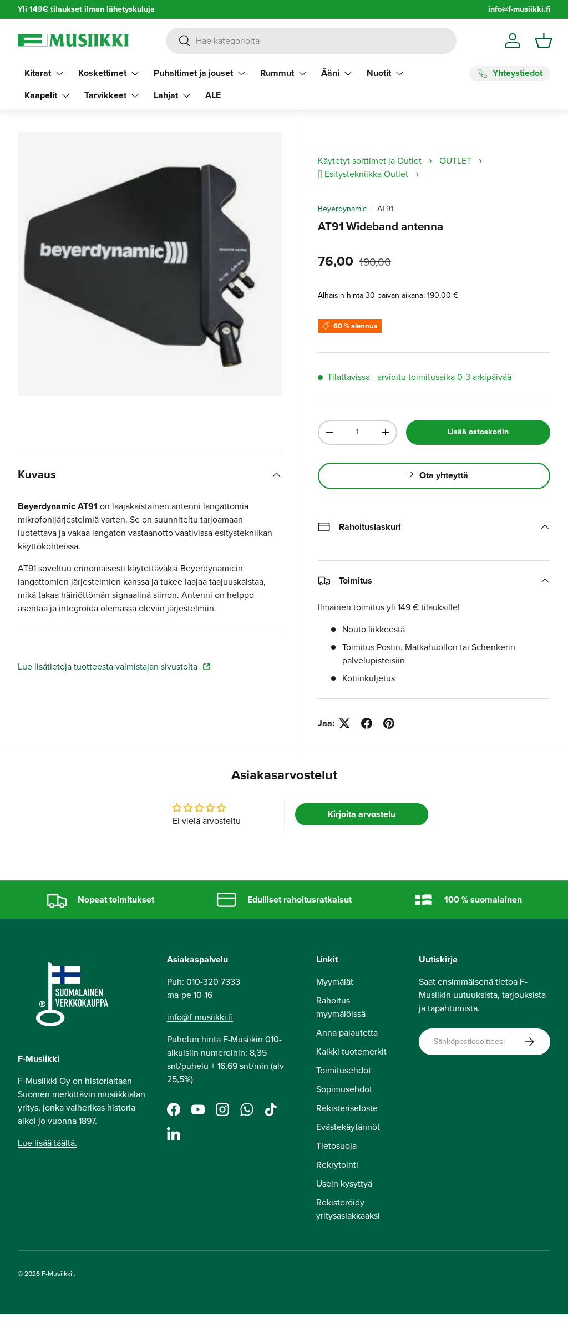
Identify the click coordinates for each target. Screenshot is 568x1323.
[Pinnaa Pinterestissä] (389, 723)
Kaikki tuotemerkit (351, 1051)
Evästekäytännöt (348, 1127)
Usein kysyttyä (344, 1183)
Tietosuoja (336, 1145)
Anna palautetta (347, 1032)
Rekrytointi (337, 1164)
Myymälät (334, 981)
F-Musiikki (57, 1274)
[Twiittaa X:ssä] (344, 723)
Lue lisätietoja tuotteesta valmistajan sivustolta (109, 666)
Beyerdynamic (342, 209)
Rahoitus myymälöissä (341, 1007)
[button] (543, 40)
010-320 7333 (213, 981)
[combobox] (311, 41)
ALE (213, 95)
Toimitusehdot (343, 1070)
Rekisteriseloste (347, 1108)
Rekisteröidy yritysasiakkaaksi (348, 1209)
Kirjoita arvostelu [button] (361, 814)
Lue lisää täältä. (47, 1143)
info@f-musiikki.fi (519, 9)
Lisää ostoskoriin (478, 432)
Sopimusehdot (344, 1089)
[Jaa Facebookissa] (367, 723)
